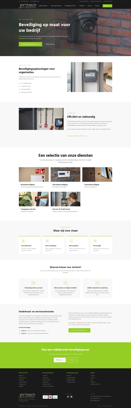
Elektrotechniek (43, 6)
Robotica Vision (46, 380)
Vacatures (106, 6)
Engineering (45, 382)
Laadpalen (21, 386)
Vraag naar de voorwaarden (78, 330)
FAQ (92, 380)
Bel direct (72, 360)
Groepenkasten (22, 378)
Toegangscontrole (71, 382)
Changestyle (46, 406)
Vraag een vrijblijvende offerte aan (76, 136)
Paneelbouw (46, 378)
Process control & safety (48, 386)
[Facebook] (68, 396)
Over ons (89, 6)
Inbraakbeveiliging (71, 380)
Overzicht (21, 376)
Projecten (82, 6)
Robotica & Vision (47, 384)
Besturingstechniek (56, 6)
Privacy (99, 406)
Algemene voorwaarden (107, 406)
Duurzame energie (23, 382)
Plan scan (58, 360)
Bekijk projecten (50, 44)
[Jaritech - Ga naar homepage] (29, 395)
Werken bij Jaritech (95, 384)
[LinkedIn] (71, 396)
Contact (97, 6)
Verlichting (21, 380)
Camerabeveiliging (71, 378)
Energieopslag (22, 384)
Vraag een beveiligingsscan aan (29, 44)
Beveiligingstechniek (70, 6)
